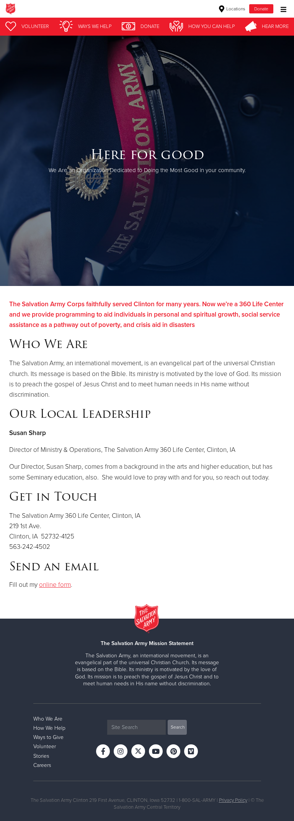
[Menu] (281, 8)
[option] (147, 161)
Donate (261, 8)
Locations (235, 8)
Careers (42, 765)
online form (55, 585)
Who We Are (47, 719)
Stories (41, 756)
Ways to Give (48, 737)
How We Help (49, 728)
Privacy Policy (233, 800)
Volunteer (44, 746)
